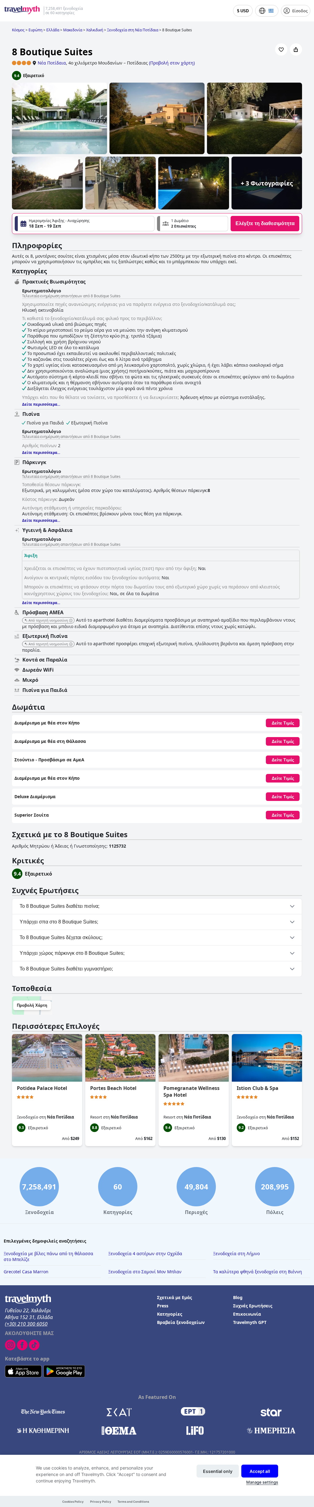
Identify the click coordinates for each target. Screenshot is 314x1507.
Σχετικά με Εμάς (174, 1297)
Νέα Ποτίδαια (52, 63)
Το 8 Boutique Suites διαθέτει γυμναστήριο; (66, 968)
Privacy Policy (100, 1501)
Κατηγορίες (169, 1314)
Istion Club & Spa (257, 1088)
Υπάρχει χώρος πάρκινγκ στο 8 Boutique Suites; (72, 953)
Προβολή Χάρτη (32, 1005)
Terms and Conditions (133, 1501)
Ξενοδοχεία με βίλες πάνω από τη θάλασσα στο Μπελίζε (48, 1256)
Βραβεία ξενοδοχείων (181, 1322)
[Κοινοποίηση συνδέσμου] (296, 49)
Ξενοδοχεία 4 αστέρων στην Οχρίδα (145, 1253)
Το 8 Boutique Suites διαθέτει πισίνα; (59, 906)
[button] (192, 223)
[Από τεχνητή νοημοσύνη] (70, 620)
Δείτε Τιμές (283, 722)
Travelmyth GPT (249, 1322)
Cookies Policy (73, 1501)
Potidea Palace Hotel (42, 1088)
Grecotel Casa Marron (26, 1272)
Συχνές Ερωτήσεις (252, 1306)
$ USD (243, 11)
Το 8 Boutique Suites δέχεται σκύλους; (61, 937)
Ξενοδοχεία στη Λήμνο (236, 1253)
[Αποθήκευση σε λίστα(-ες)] (281, 49)
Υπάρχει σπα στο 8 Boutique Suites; (59, 921)
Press (162, 1306)
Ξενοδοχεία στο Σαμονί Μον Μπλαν (145, 1272)
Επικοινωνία (247, 1314)
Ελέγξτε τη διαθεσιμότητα (265, 223)
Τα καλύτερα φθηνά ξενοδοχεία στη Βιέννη (257, 1272)
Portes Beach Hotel (113, 1088)
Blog (238, 1297)
